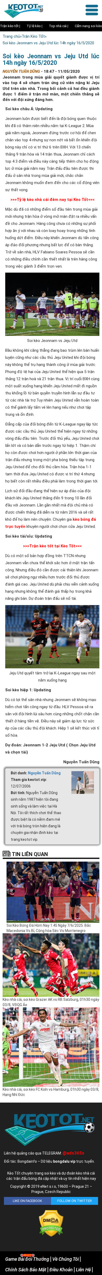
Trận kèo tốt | (10, 26)
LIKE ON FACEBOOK (27, 1201)
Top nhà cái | (58, 26)
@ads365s (73, 1153)
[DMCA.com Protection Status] (51, 1223)
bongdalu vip (64, 1161)
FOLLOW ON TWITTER (74, 1201)
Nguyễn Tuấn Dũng (44, 773)
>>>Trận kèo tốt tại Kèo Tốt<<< (52, 546)
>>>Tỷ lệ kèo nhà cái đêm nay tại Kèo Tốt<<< (52, 199)
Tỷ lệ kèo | (34, 26)
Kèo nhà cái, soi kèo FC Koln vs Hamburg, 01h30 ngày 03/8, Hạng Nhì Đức (51, 1092)
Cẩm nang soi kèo (88, 26)
